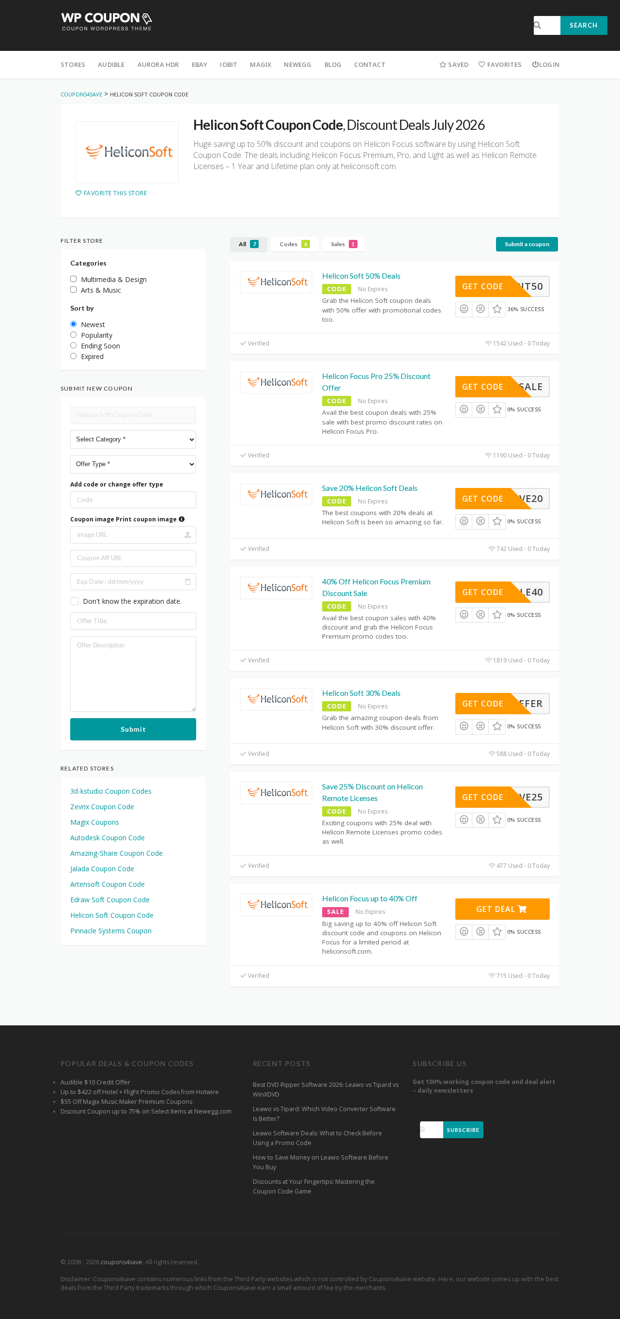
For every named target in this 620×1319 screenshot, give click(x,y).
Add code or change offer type (116, 484)
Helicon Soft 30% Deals (361, 692)
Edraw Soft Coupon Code (110, 899)
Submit (133, 729)
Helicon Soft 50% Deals (361, 275)
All (247, 244)
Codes (293, 244)
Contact (369, 64)
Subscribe (463, 1130)
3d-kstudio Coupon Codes (111, 791)
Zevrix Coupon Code (102, 806)
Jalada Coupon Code (102, 868)
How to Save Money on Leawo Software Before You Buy (320, 1162)
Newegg (297, 64)
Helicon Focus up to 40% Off (370, 898)
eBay (200, 64)
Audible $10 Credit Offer (95, 1082)
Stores (73, 64)
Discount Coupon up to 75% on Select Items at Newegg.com (146, 1111)
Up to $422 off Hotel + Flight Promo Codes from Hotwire (140, 1092)
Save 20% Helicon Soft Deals (370, 487)
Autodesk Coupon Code (107, 837)
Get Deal (497, 909)
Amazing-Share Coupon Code (116, 853)
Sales (343, 244)
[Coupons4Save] (107, 21)
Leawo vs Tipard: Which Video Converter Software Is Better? (324, 1114)
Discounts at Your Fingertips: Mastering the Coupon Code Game (314, 1186)
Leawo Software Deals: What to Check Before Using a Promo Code (317, 1138)
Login (549, 64)
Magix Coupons (94, 822)
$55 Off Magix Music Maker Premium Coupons (126, 1102)
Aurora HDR (158, 64)
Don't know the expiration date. (132, 601)
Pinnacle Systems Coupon (111, 930)
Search (584, 25)
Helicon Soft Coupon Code (112, 915)
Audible (111, 64)
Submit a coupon (527, 244)
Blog (333, 64)
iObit (228, 64)
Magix (260, 64)
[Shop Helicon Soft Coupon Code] (127, 152)
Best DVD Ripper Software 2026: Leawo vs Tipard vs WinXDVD (326, 1090)
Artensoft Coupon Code (107, 884)
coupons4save (121, 1262)
